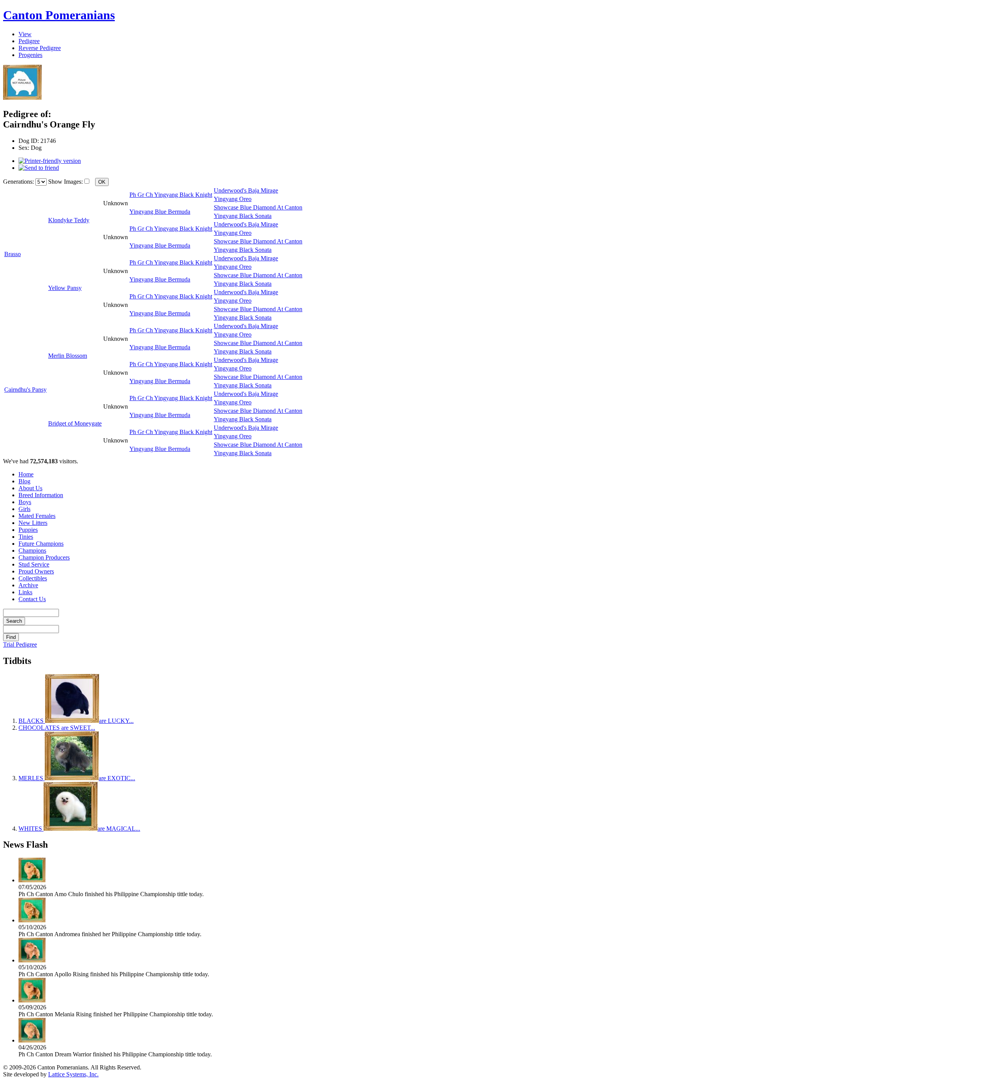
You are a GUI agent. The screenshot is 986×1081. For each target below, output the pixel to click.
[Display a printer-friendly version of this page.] (49, 161)
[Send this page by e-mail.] (38, 167)
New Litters (32, 523)
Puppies (28, 529)
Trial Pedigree (20, 644)
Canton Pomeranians (59, 15)
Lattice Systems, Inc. (73, 1074)
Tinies (25, 536)
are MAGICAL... (79, 828)
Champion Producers (44, 557)
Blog (24, 481)
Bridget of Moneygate (75, 423)
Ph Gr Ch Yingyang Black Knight (170, 194)
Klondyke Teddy (68, 220)
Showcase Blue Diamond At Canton (258, 207)
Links (25, 592)
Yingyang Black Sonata (243, 216)
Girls (24, 509)
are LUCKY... (76, 720)
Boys (24, 502)
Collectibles (32, 578)
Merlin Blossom (67, 355)
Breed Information (40, 495)
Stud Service (33, 564)
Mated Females (36, 516)
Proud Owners (36, 571)
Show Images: (65, 181)
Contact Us (32, 599)
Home (26, 474)
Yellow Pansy (65, 288)
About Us (30, 488)
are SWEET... (56, 727)
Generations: (19, 181)
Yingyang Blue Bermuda (159, 211)
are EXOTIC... (76, 778)
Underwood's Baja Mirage (246, 190)
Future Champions (41, 543)
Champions (32, 550)
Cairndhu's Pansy (25, 389)
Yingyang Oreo (233, 199)
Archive (28, 585)
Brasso (12, 254)
